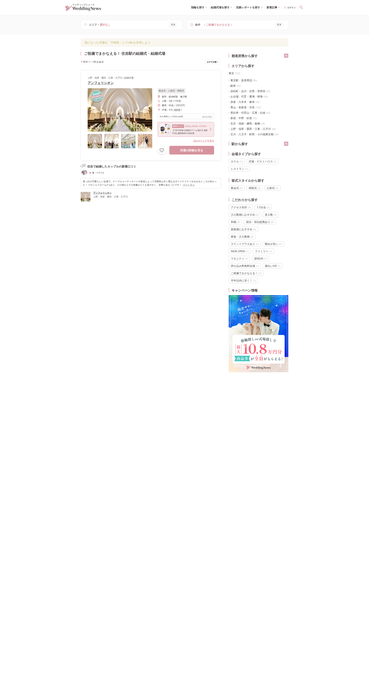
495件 (177, 109)
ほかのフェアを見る (203, 140)
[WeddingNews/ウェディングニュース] (83, 9)
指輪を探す (197, 7)
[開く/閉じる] (286, 56)
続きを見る (207, 116)
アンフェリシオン (101, 83)
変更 (173, 24)
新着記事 (272, 7)
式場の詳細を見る (191, 150)
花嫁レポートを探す (248, 7)
